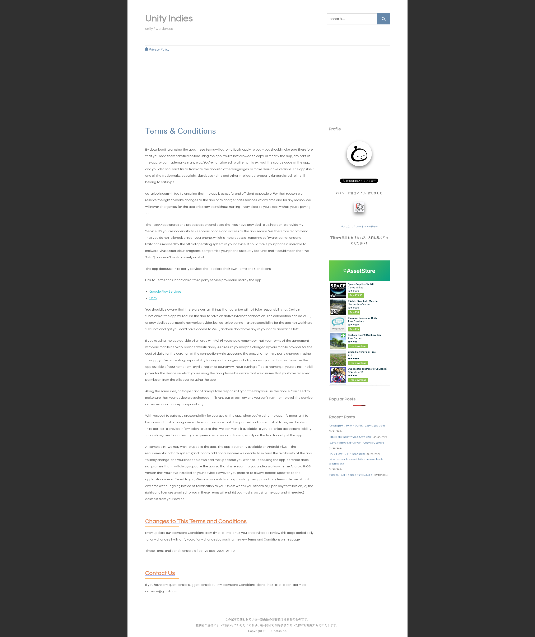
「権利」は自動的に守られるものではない (350, 437)
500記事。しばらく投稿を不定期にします (351, 475)
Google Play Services (165, 291)
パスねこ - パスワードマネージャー (359, 226)
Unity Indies (169, 18)
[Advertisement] (267, 84)
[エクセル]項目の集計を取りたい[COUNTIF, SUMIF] (356, 443)
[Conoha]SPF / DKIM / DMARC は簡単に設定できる (357, 425)
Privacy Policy (159, 49)
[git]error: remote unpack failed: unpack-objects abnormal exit (356, 461)
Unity (153, 297)
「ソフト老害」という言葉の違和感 (347, 454)
